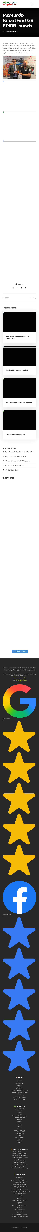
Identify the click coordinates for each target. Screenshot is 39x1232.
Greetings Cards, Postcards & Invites (19, 1191)
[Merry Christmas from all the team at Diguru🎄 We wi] (19, 568)
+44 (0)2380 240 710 (20, 679)
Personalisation (19, 1137)
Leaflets (19, 1195)
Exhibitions (19, 1123)
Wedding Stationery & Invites (19, 1216)
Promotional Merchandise (19, 1205)
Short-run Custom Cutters (19, 1116)
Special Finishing (19, 1211)
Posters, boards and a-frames (19, 1157)
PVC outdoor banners (19, 1160)
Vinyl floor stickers (19, 1162)
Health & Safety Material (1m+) (19, 1186)
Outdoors (19, 1135)
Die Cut (19, 1114)
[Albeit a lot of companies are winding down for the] (19, 625)
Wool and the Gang (11, 470)
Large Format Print (19, 1130)
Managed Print (19, 1133)
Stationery (19, 1213)
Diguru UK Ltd (16, 1227)
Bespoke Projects (19, 1108)
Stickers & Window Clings (19, 1214)
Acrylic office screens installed (17, 370)
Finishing (19, 1124)
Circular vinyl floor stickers (19, 1164)
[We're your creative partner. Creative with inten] (19, 505)
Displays (19, 1121)
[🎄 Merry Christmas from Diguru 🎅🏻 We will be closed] (19, 611)
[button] (19, 779)
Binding (19, 1110)
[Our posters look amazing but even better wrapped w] (19, 549)
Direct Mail (19, 1119)
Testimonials (19, 1088)
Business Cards (19, 1179)
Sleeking (19, 1140)
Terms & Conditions (19, 1099)
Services (19, 1087)
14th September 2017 (11, 31)
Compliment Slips (19, 1182)
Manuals (19, 1198)
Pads (19, 1204)
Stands (19, 1142)
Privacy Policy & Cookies (19, 1097)
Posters (19, 1207)
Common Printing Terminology (19, 1092)
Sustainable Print (19, 1083)
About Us (19, 1081)
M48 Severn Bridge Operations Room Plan (19, 452)
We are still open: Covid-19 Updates (19, 402)
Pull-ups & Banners (19, 1209)
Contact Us (19, 682)
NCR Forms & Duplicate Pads (20, 1200)
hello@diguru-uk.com (21, 680)
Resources (19, 1085)
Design (19, 1112)
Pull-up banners (19, 1159)
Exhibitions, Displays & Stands (19, 1189)
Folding (20, 1128)
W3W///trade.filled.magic (19, 677)
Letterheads (19, 1197)
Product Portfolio (19, 1096)
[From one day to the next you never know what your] (19, 641)
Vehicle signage (19, 1166)
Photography (19, 1139)
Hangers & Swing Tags (19, 1193)
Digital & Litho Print (19, 1117)
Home (19, 1080)
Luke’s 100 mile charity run (15, 434)
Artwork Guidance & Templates (19, 1090)
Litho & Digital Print (19, 1132)
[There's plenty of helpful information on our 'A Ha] (19, 490)
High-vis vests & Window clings (19, 1168)
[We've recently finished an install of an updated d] (19, 591)
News (19, 1094)
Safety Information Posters (19, 1155)
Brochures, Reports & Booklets (19, 1181)
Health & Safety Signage (19, 1153)
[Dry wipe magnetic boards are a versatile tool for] (19, 525)
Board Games (19, 1177)
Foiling (19, 1126)
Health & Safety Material (19, 1152)
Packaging (19, 1202)
